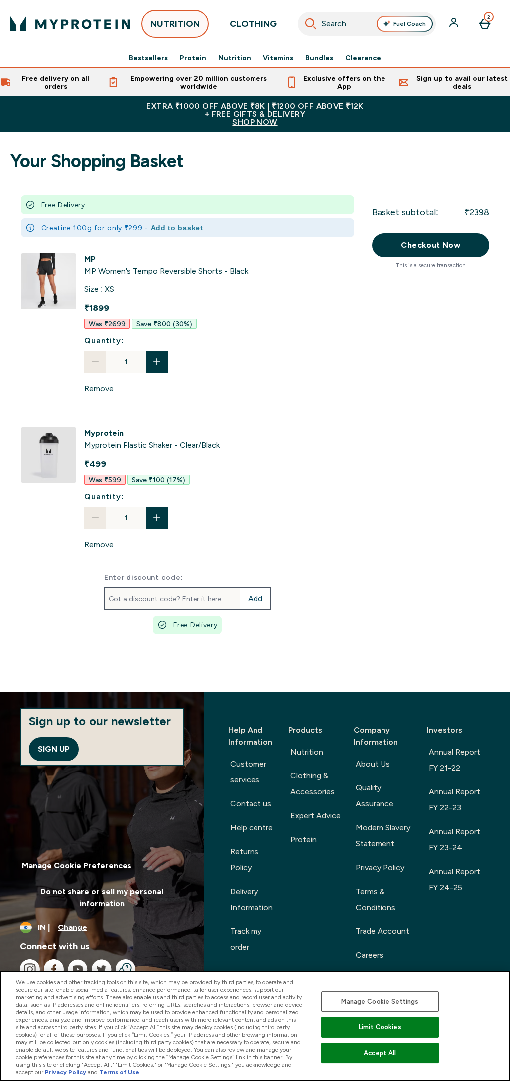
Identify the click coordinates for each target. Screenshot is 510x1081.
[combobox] (367, 24)
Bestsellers (148, 57)
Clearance (363, 57)
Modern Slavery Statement (383, 835)
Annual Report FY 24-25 (454, 879)
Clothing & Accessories (312, 784)
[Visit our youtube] (78, 969)
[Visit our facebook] (54, 969)
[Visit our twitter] (102, 969)
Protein (193, 57)
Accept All (380, 1053)
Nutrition (234, 57)
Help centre (251, 827)
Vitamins (278, 57)
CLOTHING (253, 24)
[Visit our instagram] (30, 969)
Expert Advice (315, 815)
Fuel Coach (409, 23)
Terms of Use (119, 1072)
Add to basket (177, 228)
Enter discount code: (143, 577)
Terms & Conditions (375, 899)
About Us (373, 764)
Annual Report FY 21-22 (454, 760)
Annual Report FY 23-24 (454, 839)
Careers (369, 955)
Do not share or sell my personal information (101, 897)
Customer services (248, 772)
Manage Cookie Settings (379, 1001)
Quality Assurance (374, 795)
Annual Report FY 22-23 (454, 799)
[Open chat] (125, 969)
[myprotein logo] (70, 24)
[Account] (455, 24)
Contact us (250, 803)
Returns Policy (244, 859)
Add (255, 598)
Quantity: (104, 340)
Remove (99, 388)
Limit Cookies (380, 1027)
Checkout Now (430, 245)
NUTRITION (175, 24)
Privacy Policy (380, 867)
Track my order (245, 939)
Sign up (54, 749)
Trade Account (382, 931)
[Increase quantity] (157, 362)
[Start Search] (311, 24)
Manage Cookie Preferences (76, 865)
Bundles (319, 57)
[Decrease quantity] (95, 362)
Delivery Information (251, 899)
